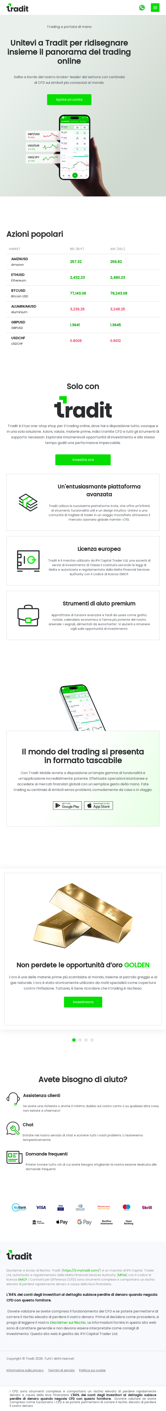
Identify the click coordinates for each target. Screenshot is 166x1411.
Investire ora (83, 459)
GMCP (22, 1279)
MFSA (122, 1275)
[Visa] (41, 1207)
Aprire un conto (69, 99)
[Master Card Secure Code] (103, 1207)
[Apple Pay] (62, 1221)
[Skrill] (147, 1207)
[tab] (74, 1040)
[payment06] (19, 1207)
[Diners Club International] (80, 1207)
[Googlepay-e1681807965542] (84, 1221)
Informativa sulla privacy (25, 1370)
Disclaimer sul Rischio (68, 1322)
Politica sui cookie (92, 1370)
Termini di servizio (61, 1370)
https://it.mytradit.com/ (81, 1270)
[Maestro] (126, 1207)
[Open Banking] (128, 1221)
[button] (142, 7)
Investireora (83, 1002)
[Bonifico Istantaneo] (106, 1221)
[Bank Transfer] (38, 1221)
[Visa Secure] (61, 1207)
